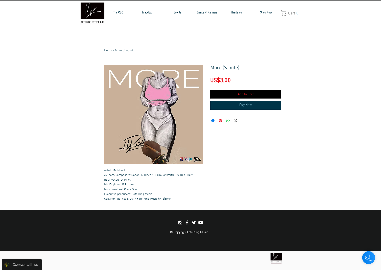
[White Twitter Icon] (193, 222)
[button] (148, 12)
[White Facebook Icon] (187, 222)
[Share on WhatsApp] (228, 120)
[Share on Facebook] (213, 120)
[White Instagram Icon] (180, 222)
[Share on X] (235, 120)
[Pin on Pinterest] (220, 120)
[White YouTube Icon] (200, 222)
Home (108, 51)
